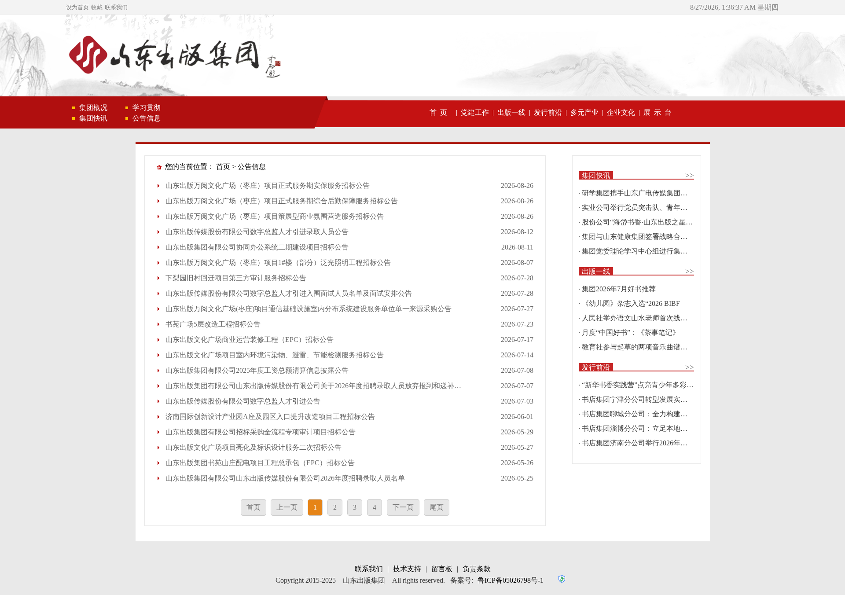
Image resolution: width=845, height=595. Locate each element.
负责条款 (477, 569)
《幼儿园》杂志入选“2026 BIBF (631, 303)
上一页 (287, 507)
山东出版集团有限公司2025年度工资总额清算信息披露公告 (257, 370)
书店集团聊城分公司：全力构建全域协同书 (649, 414)
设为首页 (77, 7)
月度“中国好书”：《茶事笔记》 (631, 332)
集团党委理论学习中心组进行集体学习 (642, 251)
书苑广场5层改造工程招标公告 (213, 324)
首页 (223, 166)
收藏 (97, 7)
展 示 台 (657, 112)
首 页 (438, 112)
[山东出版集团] (173, 56)
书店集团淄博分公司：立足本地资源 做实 (646, 428)
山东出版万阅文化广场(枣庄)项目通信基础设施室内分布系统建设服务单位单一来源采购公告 (308, 308)
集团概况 (93, 107)
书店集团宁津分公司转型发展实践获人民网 (649, 399)
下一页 (403, 507)
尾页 (437, 507)
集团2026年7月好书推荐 (619, 289)
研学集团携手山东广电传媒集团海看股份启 (649, 193)
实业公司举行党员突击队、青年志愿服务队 (649, 207)
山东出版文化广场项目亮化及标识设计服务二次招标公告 (253, 447)
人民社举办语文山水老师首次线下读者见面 (649, 318)
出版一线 (511, 112)
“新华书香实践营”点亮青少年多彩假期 (641, 385)
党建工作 (475, 112)
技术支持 (407, 569)
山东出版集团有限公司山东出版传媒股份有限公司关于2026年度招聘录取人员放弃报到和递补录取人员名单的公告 (341, 385)
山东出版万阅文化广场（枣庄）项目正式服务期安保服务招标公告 (267, 185)
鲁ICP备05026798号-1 (511, 580)
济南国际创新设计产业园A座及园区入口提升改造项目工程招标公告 (270, 416)
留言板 (441, 569)
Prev (20, 59)
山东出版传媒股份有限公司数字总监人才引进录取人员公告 (257, 231)
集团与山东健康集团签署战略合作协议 (642, 236)
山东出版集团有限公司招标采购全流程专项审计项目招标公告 (260, 432)
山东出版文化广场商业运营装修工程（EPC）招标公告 (249, 339)
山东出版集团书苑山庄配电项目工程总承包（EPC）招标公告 (260, 462)
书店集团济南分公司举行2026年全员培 (642, 443)
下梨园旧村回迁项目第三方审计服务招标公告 (235, 278)
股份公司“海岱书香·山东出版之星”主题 (642, 222)
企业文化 (621, 112)
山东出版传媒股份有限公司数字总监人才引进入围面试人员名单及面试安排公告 (288, 293)
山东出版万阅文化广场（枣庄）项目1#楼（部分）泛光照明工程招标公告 (278, 262)
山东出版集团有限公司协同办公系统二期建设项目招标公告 (257, 247)
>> (689, 175)
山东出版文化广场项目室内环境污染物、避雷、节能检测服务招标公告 (274, 355)
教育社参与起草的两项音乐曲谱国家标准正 (649, 347)
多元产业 (584, 112)
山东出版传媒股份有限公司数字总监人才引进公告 (242, 401)
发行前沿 (548, 112)
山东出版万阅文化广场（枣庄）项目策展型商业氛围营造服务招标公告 (274, 216)
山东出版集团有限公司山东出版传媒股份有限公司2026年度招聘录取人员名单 (285, 478)
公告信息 (146, 118)
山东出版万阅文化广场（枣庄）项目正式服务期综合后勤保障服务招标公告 (281, 201)
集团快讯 (93, 118)
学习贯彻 (146, 107)
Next (825, 59)
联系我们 (116, 7)
